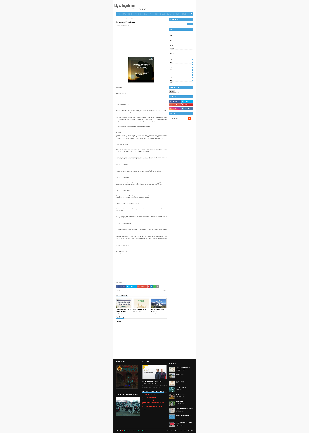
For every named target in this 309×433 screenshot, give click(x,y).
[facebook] (175, 101)
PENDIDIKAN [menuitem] (138, 14)
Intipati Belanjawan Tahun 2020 (152, 381)
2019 (181, 77)
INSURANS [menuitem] (183, 14)
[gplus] (175, 104)
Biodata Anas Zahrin (180, 395)
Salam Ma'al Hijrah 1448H (139, 309)
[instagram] (175, 108)
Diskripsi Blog (170, 430)
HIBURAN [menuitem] (162, 14)
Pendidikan (172, 53)
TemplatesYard (127, 430)
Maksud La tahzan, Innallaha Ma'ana (183, 415)
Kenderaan (172, 50)
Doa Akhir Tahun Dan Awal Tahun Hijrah (157, 310)
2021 (181, 72)
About (185, 430)
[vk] (187, 108)
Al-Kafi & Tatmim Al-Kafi (148, 395)
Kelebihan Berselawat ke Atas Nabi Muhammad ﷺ (123, 310)
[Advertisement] (141, 40)
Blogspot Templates (142, 430)
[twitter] (187, 101)
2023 (181, 67)
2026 (181, 59)
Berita (171, 38)
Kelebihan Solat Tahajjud (148, 400)
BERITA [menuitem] (124, 14)
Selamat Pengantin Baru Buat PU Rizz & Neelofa (184, 409)
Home (117, 18)
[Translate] (189, 118)
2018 (181, 80)
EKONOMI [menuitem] (130, 14)
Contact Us (190, 430)
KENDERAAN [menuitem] (176, 14)
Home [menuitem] (118, 14)
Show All (145, 409)
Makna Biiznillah (179, 401)
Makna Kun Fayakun (180, 381)
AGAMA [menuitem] (145, 14)
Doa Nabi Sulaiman (180, 374)
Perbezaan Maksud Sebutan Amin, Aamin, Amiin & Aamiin (183, 368)
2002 (181, 82)
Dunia (171, 40)
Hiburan (171, 45)
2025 (181, 62)
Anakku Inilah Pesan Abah (149, 397)
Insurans (172, 48)
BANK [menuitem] (151, 14)
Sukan (171, 56)
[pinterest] (187, 104)
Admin (118, 25)
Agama (121, 18)
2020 (181, 75)
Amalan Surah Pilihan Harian (182, 388)
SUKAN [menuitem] (156, 14)
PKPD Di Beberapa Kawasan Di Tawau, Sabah (184, 422)
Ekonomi (172, 43)
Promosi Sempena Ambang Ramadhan (152, 406)
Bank (171, 35)
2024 (181, 64)
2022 (181, 69)
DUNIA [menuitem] (169, 14)
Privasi (176, 430)
